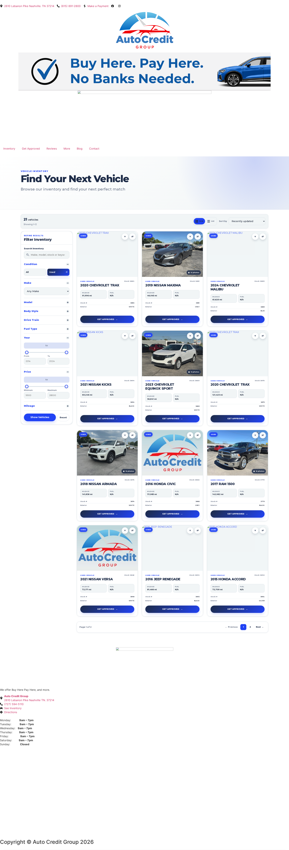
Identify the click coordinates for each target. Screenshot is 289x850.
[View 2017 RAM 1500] (237, 453)
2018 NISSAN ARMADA (98, 484)
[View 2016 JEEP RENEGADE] (172, 548)
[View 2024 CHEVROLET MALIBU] (237, 254)
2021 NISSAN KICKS (96, 384)
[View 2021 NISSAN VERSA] (107, 548)
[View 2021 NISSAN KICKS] (107, 353)
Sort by (223, 221)
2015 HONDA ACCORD (228, 579)
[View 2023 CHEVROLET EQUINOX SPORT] (172, 353)
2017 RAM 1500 (223, 484)
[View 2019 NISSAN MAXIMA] (172, 254)
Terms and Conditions (34, 834)
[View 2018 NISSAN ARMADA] (107, 453)
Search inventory (34, 249)
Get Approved (31, 148)
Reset (63, 417)
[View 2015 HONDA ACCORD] (237, 548)
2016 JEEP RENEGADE (162, 579)
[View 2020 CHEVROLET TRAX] (107, 254)
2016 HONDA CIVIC (160, 484)
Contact (94, 148)
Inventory (9, 148)
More (67, 148)
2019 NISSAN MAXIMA (163, 285)
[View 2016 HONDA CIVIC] (172, 453)
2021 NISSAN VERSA (96, 579)
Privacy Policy (9, 834)
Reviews (51, 148)
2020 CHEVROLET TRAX (99, 285)
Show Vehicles (39, 417)
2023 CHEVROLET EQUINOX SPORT (159, 386)
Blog (79, 148)
